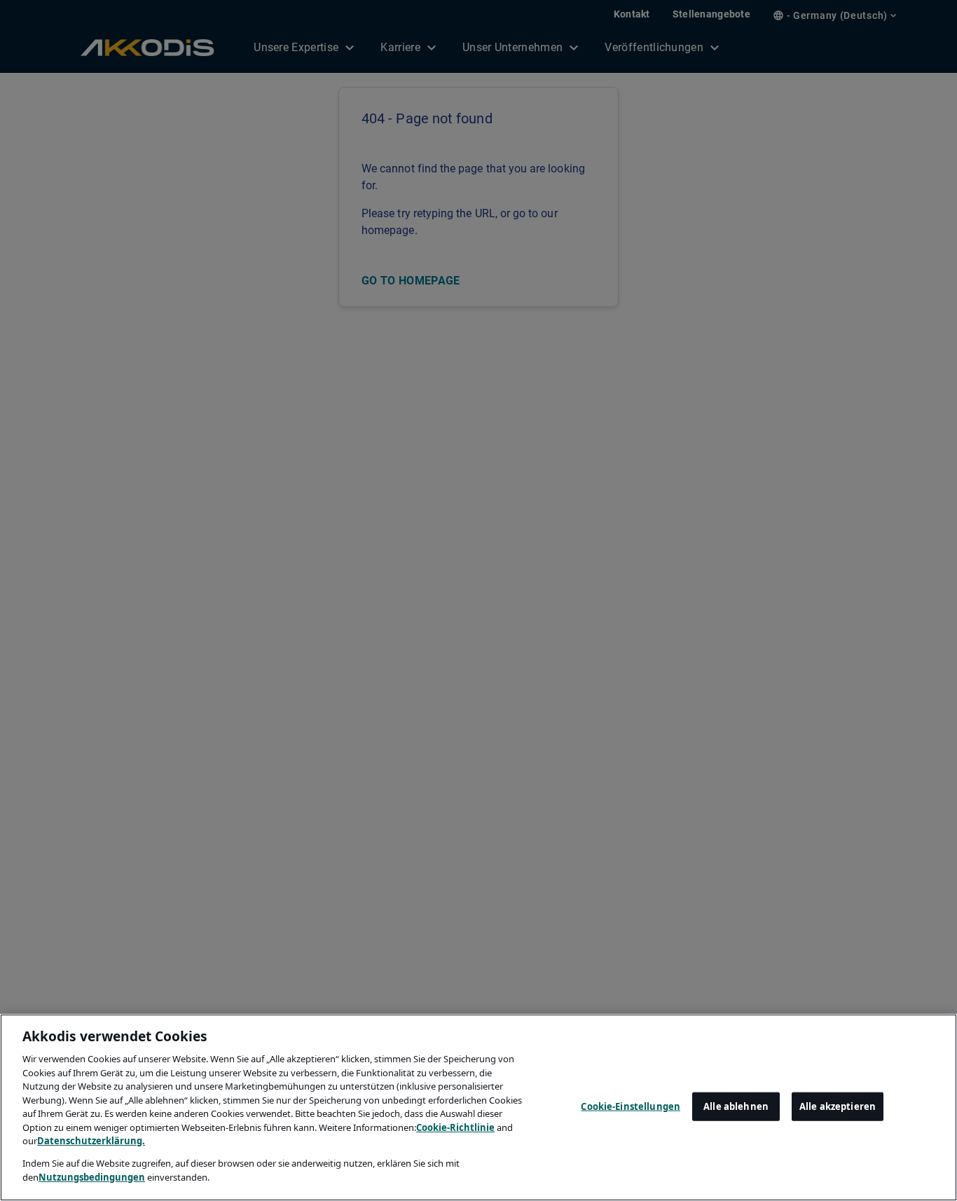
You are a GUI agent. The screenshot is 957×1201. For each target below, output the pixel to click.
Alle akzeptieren (837, 1105)
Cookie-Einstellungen (630, 1105)
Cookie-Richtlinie (455, 1127)
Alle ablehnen (736, 1105)
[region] (478, 1107)
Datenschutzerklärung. (91, 1140)
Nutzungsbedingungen (92, 1177)
